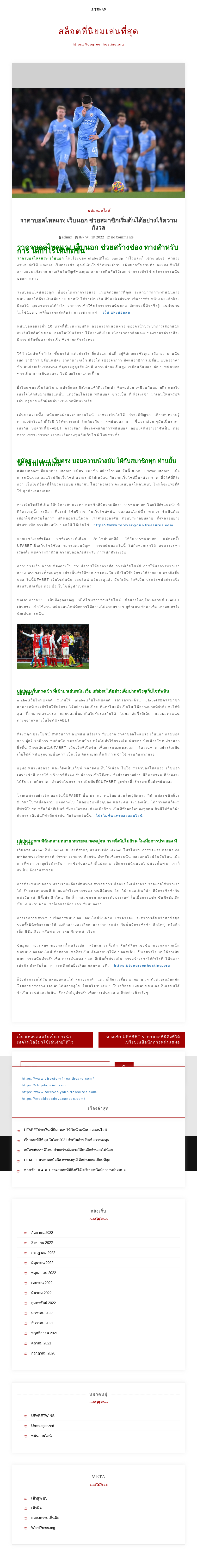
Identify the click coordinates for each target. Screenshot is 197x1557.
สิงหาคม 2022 (42, 1243)
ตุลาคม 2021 (41, 1343)
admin (67, 237)
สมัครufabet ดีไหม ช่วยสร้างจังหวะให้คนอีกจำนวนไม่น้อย (68, 1150)
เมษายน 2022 (41, 1283)
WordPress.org (43, 1528)
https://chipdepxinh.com (44, 1085)
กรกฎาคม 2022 (43, 1253)
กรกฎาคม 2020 (43, 1353)
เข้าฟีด (36, 1508)
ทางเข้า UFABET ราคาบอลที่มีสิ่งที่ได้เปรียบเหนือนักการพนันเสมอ (143, 1039)
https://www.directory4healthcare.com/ (58, 1078)
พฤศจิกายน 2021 (44, 1333)
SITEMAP (98, 9)
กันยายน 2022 (42, 1232)
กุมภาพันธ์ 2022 (43, 1303)
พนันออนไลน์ (98, 210)
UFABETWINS (43, 1416)
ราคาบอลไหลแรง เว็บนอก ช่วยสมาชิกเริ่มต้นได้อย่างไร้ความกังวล (98, 223)
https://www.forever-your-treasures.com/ (60, 1092)
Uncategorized (42, 1426)
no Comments (122, 237)
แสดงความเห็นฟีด (45, 1518)
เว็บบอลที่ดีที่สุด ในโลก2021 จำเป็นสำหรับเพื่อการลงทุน (66, 1140)
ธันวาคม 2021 (42, 1323)
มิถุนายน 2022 (42, 1263)
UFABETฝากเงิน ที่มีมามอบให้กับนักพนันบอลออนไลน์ (65, 1130)
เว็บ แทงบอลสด (116, 312)
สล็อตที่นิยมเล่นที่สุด (98, 31)
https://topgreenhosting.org (142, 965)
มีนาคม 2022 (41, 1293)
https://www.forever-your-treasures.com (133, 525)
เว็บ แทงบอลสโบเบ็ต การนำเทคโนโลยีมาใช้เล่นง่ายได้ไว (45, 1039)
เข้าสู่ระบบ (39, 1498)
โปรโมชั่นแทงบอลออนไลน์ (119, 816)
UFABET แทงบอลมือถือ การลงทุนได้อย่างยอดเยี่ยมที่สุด (67, 1160)
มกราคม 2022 (42, 1313)
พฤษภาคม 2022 (43, 1273)
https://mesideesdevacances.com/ (54, 1098)
